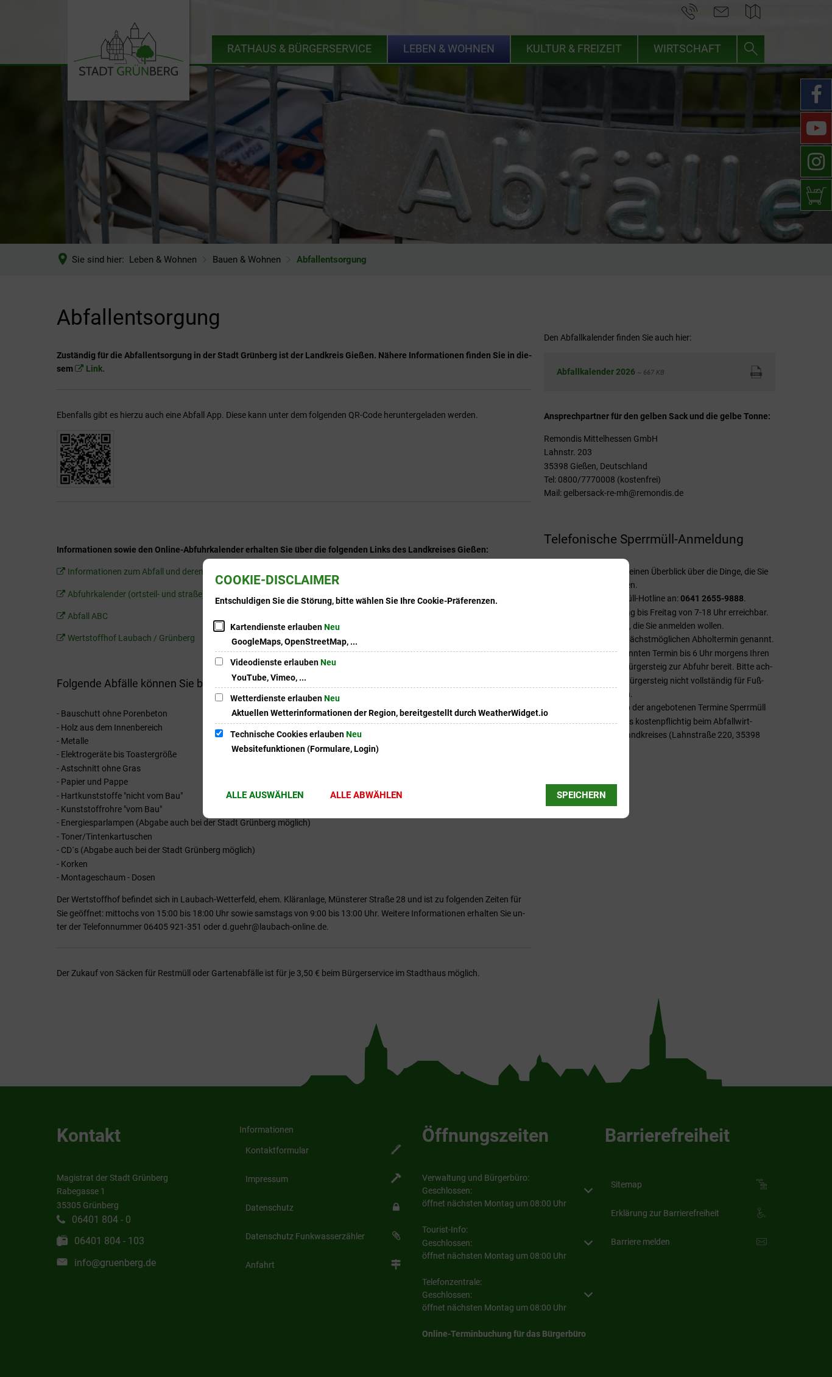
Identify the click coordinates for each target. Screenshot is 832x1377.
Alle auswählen (265, 795)
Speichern (581, 795)
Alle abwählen (366, 795)
